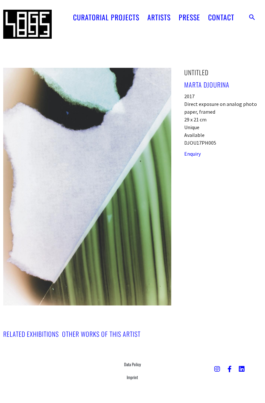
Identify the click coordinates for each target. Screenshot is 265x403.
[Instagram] (217, 369)
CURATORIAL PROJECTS (106, 17)
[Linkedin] (241, 369)
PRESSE (189, 17)
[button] (252, 17)
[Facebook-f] (229, 369)
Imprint (132, 377)
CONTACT (221, 17)
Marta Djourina (206, 84)
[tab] (31, 333)
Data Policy (132, 364)
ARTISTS (159, 17)
